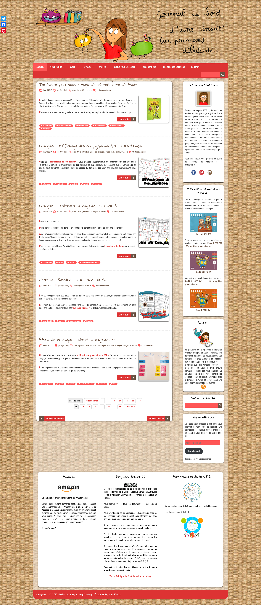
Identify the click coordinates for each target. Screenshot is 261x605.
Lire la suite (124, 119)
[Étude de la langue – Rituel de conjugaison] (154, 352)
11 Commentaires (104, 90)
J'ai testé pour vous (84, 90)
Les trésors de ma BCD (174, 67)
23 (109, 406)
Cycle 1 (73, 67)
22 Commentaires (117, 212)
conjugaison (47, 125)
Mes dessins (56, 67)
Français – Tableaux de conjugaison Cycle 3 (78, 205)
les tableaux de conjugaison (63, 162)
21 (96, 406)
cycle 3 (85, 184)
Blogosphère (149, 67)
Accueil (40, 67)
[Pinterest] (4, 31)
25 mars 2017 (48, 345)
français (97, 184)
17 (140, 401)
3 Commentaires (102, 286)
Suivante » (130, 406)
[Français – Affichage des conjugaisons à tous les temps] (154, 159)
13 (114, 401)
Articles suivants (156, 418)
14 (120, 401)
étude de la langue (87, 384)
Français (124, 152)
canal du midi (47, 321)
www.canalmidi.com (81, 308)
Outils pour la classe (124, 67)
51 (120, 406)
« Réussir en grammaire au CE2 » (92, 355)
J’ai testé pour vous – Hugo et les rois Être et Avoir (88, 84)
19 (83, 406)
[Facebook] (4, 25)
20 (89, 406)
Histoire (88, 286)
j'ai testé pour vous (65, 125)
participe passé (100, 125)
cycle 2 (74, 184)
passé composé (117, 125)
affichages (46, 184)
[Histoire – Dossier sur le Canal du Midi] (154, 292)
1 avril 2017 (47, 90)
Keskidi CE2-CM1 (203, 272)
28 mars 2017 (48, 286)
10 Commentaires (139, 152)
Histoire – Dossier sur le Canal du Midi (73, 279)
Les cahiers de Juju (113, 246)
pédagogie (46, 128)
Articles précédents (55, 418)
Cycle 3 (102, 67)
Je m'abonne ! (194, 451)
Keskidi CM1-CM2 (203, 310)
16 (133, 401)
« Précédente (92, 401)
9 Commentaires (147, 345)
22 (102, 406)
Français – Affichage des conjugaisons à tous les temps (90, 146)
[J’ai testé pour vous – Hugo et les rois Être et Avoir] (154, 97)
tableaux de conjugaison (90, 262)
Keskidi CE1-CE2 (203, 234)
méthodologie (83, 125)
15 (127, 401)
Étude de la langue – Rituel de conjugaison (77, 339)
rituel (114, 384)
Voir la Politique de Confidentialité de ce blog (130, 576)
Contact (195, 67)
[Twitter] (4, 19)
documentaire (75, 321)
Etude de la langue (97, 152)
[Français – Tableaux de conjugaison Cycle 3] (154, 218)
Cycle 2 (87, 67)
